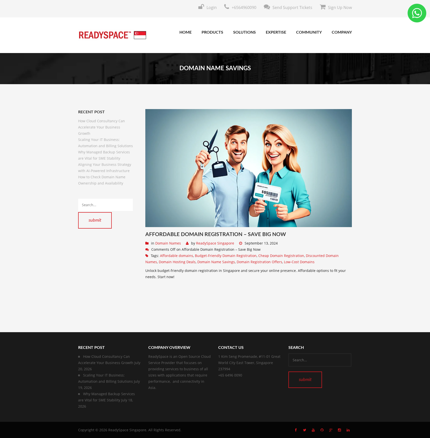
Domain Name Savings (216, 261)
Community (309, 32)
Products (212, 32)
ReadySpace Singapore (215, 243)
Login (212, 7)
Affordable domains (176, 255)
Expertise (276, 32)
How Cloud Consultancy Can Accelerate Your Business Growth (101, 127)
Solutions (244, 32)
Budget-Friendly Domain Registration (226, 255)
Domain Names (168, 243)
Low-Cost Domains (299, 261)
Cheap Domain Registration (281, 255)
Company (342, 32)
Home (185, 32)
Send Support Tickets (292, 7)
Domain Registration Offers (259, 261)
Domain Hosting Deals (177, 261)
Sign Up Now (340, 7)
